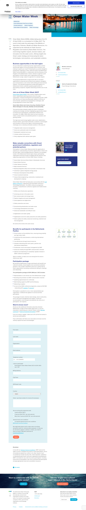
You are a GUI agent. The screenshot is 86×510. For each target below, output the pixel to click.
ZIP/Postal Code (17, 384)
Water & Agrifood (29, 25)
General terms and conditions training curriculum (36, 506)
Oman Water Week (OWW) (20, 94)
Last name (15, 336)
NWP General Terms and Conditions (20, 423)
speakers (25, 288)
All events (17, 467)
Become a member (62, 483)
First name (15, 329)
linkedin (10, 495)
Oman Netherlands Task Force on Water (23, 23)
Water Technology (34, 27)
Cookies (21, 506)
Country (15, 391)
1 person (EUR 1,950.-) (20, 412)
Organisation (16, 343)
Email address (16, 350)
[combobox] (14, 359)
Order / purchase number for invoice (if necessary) (26, 398)
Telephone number (18, 357)
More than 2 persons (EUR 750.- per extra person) (27, 416)
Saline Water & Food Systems (20, 27)
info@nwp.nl (37, 496)
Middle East (16, 21)
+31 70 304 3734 (61, 72)
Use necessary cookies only (76, 6)
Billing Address (17, 370)
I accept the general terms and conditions (25, 421)
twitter (10, 494)
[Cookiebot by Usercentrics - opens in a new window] (7, 12)
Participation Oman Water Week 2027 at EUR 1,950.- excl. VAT (28, 366)
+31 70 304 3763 (62, 90)
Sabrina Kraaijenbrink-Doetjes (27, 311)
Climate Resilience (18, 25)
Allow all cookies (76, 2)
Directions (36, 498)
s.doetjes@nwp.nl (62, 92)
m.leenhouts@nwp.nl (63, 74)
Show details (18, 11)
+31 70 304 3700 (38, 493)
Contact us (23, 483)
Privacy (14, 506)
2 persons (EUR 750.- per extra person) (24, 414)
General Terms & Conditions (28, 450)
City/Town (15, 377)
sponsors (31, 288)
